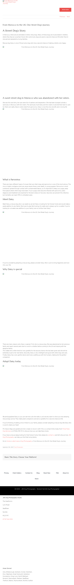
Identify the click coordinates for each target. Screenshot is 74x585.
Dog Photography (26, 441)
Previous (62, 17)
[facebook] (39, 492)
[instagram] (30, 492)
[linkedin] (48, 492)
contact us (51, 435)
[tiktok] (44, 492)
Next (68, 17)
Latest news (15, 441)
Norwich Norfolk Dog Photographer (48, 489)
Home (8, 441)
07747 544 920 (8, 519)
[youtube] (34, 492)
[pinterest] (25, 492)
